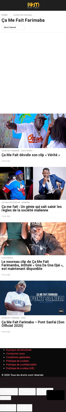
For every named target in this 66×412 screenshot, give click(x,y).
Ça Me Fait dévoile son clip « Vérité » (31, 155)
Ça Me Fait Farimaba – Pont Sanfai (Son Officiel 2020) (33, 324)
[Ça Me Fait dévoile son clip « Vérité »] (33, 131)
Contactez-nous (15, 353)
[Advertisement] (33, 73)
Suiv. (45, 391)
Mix (24, 407)
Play (27, 391)
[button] (3, 5)
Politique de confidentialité (21, 364)
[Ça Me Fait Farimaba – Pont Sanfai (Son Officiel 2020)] (33, 298)
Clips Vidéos (26, 151)
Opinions (25, 202)
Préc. (9, 391)
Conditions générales (18, 357)
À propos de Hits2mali (18, 349)
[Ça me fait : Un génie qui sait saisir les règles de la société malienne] (33, 183)
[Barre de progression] (5, 398)
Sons (23, 318)
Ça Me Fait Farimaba (10, 151)
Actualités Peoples (11, 202)
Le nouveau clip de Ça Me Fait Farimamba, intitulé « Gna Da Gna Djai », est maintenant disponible (33, 265)
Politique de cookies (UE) (20, 368)
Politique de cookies (17, 360)
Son (8, 407)
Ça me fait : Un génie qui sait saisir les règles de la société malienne (32, 208)
